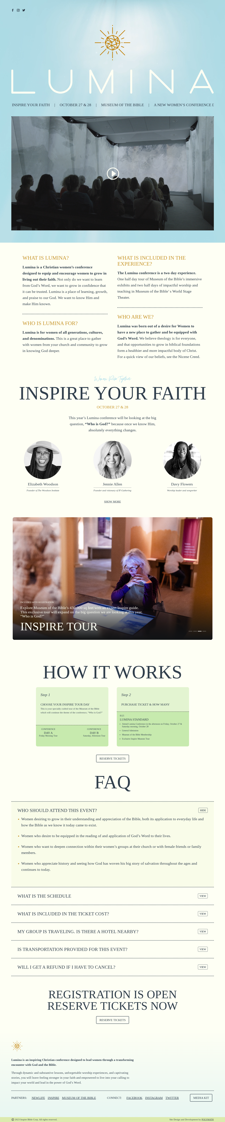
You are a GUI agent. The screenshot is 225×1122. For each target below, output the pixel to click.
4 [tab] (204, 631)
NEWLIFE (38, 1097)
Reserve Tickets (112, 758)
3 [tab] (200, 631)
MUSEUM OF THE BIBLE (79, 1097)
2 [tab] (195, 631)
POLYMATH (208, 1119)
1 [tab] (190, 631)
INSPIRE (53, 1097)
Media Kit (201, 1097)
